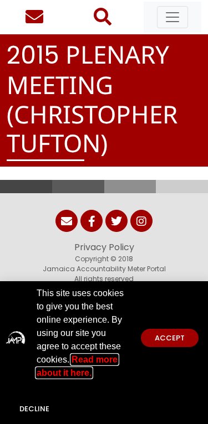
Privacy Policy (104, 247)
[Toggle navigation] (172, 17)
